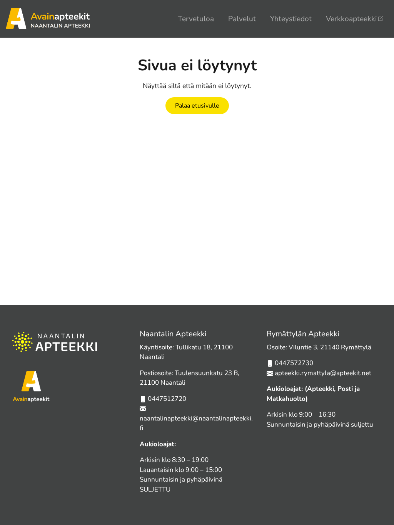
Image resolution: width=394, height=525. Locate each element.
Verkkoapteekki (351, 19)
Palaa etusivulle (197, 105)
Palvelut (242, 19)
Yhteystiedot (291, 19)
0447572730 (294, 363)
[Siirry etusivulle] (48, 18)
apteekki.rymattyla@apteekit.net (323, 373)
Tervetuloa (196, 19)
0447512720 (167, 398)
